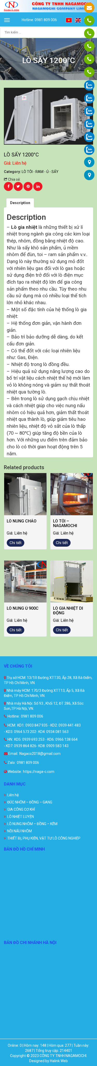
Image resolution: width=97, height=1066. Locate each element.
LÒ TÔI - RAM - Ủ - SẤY (40, 172)
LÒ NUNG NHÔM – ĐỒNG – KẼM (32, 824)
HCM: (11, 725)
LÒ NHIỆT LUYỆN (20, 817)
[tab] (20, 202)
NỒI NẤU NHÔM (19, 831)
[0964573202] (89, 46)
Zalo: (11, 763)
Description (20, 203)
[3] (48, 116)
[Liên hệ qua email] (89, 8)
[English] (78, 19)
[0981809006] (89, 21)
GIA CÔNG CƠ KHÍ (21, 809)
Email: (13, 754)
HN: (10, 739)
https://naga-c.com (38, 772)
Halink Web (59, 1061)
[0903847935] (89, 33)
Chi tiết (15, 542)
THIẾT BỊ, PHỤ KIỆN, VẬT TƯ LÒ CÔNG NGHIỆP (43, 838)
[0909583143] (89, 59)
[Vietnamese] (69, 19)
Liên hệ (13, 795)
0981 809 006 (32, 716)
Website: (14, 772)
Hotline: (13, 716)
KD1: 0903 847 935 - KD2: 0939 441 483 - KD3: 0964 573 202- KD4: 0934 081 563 (42, 728)
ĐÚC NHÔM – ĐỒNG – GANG (29, 802)
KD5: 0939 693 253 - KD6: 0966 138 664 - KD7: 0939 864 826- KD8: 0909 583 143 (41, 742)
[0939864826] (89, 72)
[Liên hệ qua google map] (89, 162)
